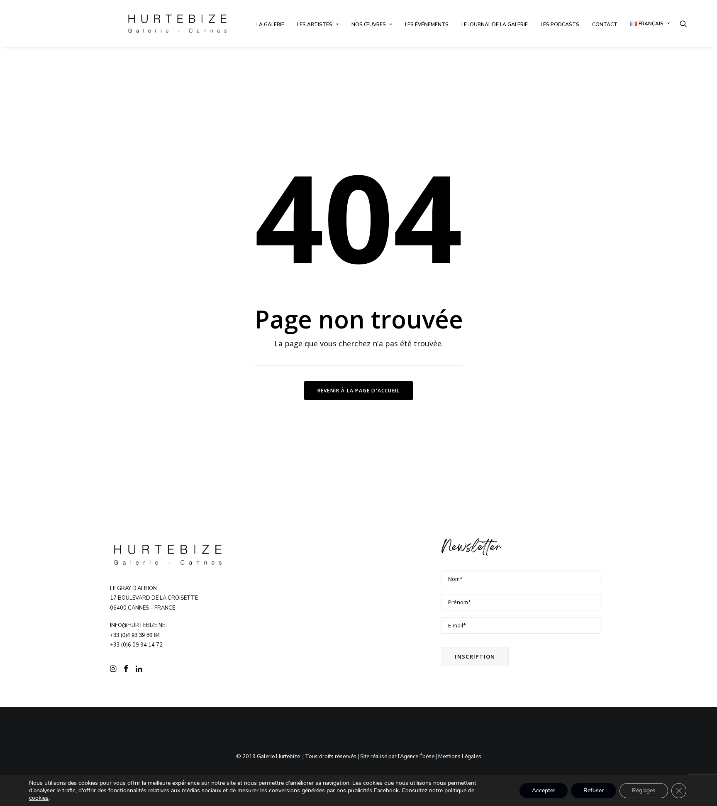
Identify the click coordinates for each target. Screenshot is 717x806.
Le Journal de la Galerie (494, 24)
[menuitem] (270, 24)
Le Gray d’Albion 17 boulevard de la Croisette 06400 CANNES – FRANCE (154, 598)
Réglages (644, 790)
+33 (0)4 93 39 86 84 (135, 635)
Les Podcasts (560, 24)
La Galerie (270, 24)
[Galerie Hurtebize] (177, 23)
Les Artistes (314, 24)
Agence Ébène (417, 756)
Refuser (593, 790)
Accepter (543, 790)
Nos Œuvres (368, 24)
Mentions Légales (459, 756)
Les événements (427, 24)
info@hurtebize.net (139, 625)
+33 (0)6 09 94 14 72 (136, 645)
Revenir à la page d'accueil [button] (358, 390)
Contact (604, 24)
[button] (683, 23)
